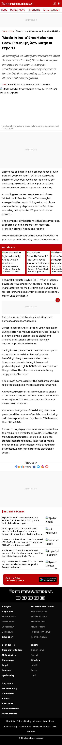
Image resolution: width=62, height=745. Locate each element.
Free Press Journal (17, 3)
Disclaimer (48, 721)
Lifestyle (36, 660)
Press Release (9, 713)
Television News (39, 636)
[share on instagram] (36, 598)
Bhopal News (8, 626)
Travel (34, 670)
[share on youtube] (42, 598)
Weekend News (10, 708)
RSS (54, 726)
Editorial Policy (24, 721)
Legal (5, 665)
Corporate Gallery (12, 650)
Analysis (6, 606)
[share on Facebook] (18, 598)
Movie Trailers (38, 626)
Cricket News (37, 650)
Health (34, 665)
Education (7, 636)
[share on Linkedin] (30, 598)
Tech (11, 31)
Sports (34, 644)
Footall (34, 655)
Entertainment (51, 10)
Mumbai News (17, 10)
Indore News (8, 621)
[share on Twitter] (24, 598)
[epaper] (54, 4)
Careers (37, 721)
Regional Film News (40, 631)
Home (4, 10)
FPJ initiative (9, 655)
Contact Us (25, 726)
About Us (10, 721)
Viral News (7, 703)
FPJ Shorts (34, 10)
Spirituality (8, 675)
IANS (4, 84)
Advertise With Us (41, 726)
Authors (31, 731)
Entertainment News (42, 606)
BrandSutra (8, 644)
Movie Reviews (38, 621)
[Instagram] (42, 466)
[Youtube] (46, 466)
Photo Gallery (9, 688)
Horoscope (8, 660)
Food (33, 675)
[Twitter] (38, 466)
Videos (6, 698)
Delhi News (7, 631)
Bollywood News (39, 611)
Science (6, 670)
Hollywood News (39, 616)
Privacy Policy (10, 726)
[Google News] (23, 466)
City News (7, 611)
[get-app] (59, 4)
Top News (7, 683)
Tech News (8, 693)
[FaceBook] (33, 466)
